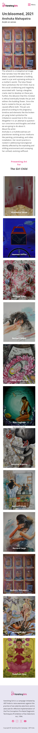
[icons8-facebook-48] (13, 721)
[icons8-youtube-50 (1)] (25, 721)
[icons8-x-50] (21, 721)
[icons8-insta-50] (17, 721)
